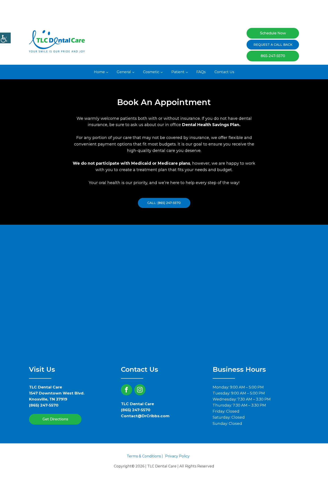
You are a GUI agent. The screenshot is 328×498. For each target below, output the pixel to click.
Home (99, 72)
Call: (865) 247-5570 (164, 203)
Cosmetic (151, 72)
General (124, 72)
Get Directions (55, 419)
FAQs (201, 72)
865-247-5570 (273, 56)
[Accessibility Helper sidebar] (5, 38)
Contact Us (224, 72)
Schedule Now (273, 33)
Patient (178, 72)
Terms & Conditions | (145, 456)
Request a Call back (272, 45)
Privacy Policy (177, 456)
